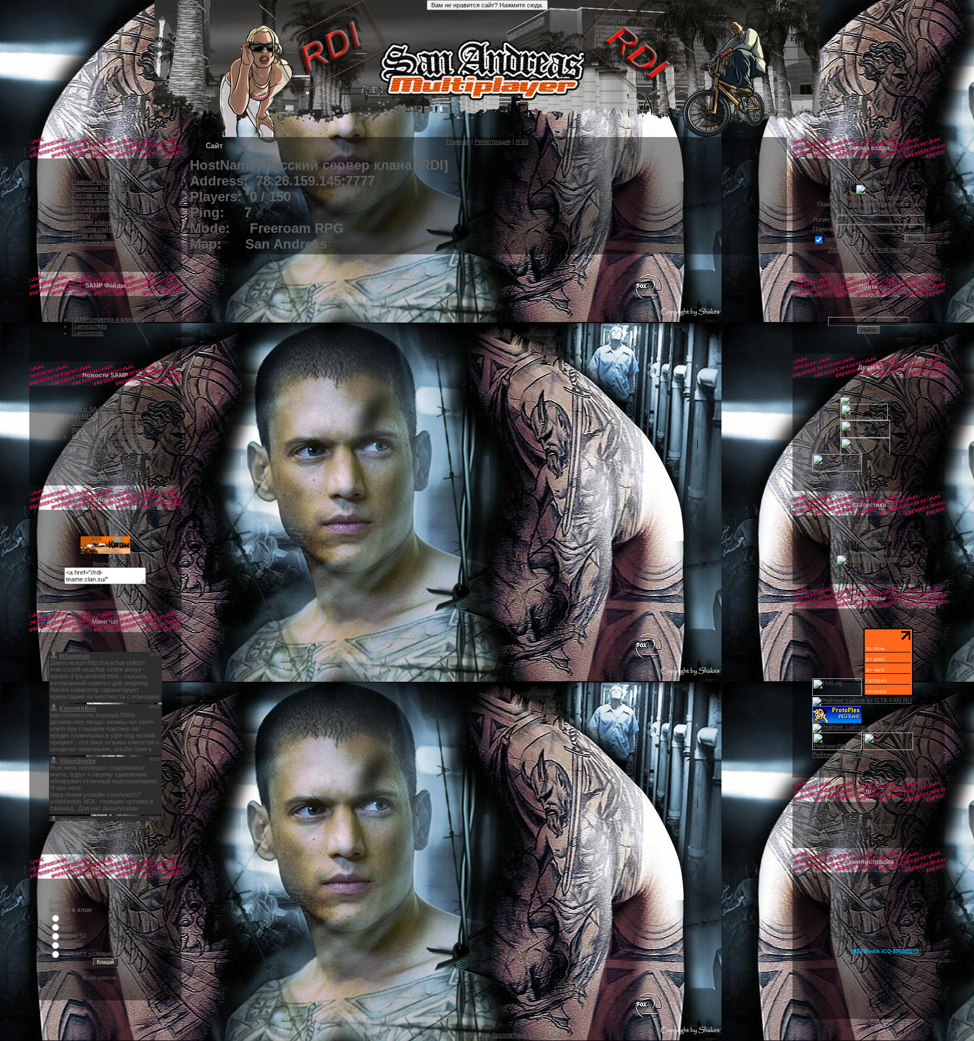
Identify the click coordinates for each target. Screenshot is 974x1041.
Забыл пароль (848, 249)
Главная (458, 141)
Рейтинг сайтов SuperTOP (849, 754)
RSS (522, 141)
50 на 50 (74, 935)
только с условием (90, 953)
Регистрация (493, 141)
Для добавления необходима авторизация (105, 828)
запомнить (839, 239)
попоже (73, 944)
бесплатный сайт (516, 1034)
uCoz (555, 1034)
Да (66, 917)
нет (67, 926)
